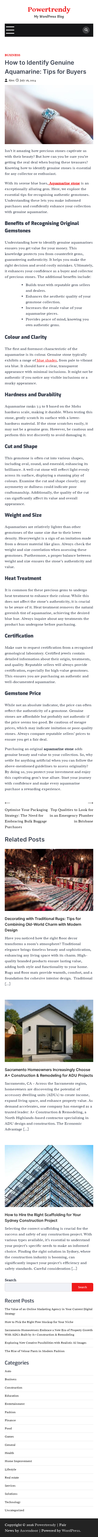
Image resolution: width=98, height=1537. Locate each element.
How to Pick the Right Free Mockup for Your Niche (39, 1322)
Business (12, 55)
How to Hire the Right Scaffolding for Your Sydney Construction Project (43, 1217)
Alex (12, 80)
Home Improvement (18, 1461)
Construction (13, 1388)
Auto (8, 1371)
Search (10, 1280)
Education (12, 1396)
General (10, 1445)
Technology (12, 1502)
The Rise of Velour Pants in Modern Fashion (35, 1351)
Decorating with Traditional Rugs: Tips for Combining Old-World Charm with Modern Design (43, 924)
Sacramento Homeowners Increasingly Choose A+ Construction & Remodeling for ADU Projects (49, 1072)
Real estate (12, 1477)
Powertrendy (49, 9)
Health (9, 1453)
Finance (10, 1420)
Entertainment (14, 1404)
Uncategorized (14, 1510)
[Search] (86, 30)
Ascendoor (29, 1530)
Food (8, 1428)
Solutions (11, 1494)
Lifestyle (10, 1469)
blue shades (46, 360)
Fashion (10, 1412)
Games (9, 1436)
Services (10, 1486)
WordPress (71, 1530)
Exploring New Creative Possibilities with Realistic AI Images (45, 1343)
